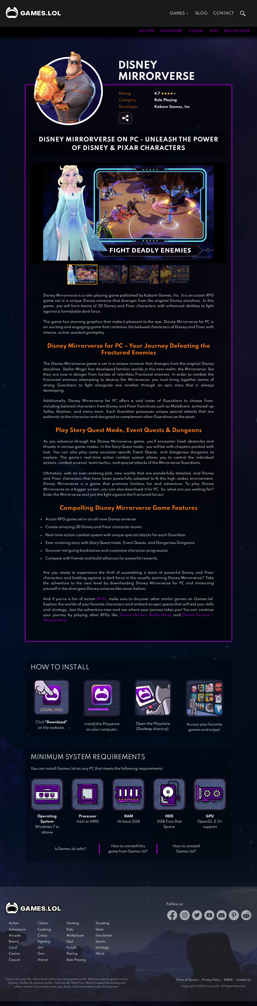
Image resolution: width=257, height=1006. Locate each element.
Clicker (43, 923)
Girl (40, 947)
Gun (41, 953)
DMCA (228, 979)
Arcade (15, 935)
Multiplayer (236, 31)
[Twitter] (197, 916)
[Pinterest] (234, 916)
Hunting (73, 923)
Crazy (42, 935)
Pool (70, 941)
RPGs (101, 599)
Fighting (44, 941)
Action (146, 31)
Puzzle (72, 947)
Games (177, 13)
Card (13, 947)
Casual (196, 31)
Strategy (102, 947)
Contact (223, 13)
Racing (72, 953)
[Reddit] (246, 916)
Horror (43, 960)
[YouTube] (209, 916)
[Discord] (221, 916)
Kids (214, 31)
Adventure (171, 31)
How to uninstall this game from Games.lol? (128, 848)
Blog (202, 13)
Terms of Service (187, 979)
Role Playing (165, 100)
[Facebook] (172, 916)
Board (14, 941)
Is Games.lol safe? (70, 849)
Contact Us (243, 979)
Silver (99, 929)
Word (99, 953)
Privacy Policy (211, 979)
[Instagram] (184, 916)
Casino (14, 953)
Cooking (44, 929)
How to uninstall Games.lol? (186, 848)
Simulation (103, 935)
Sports (100, 941)
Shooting (102, 923)
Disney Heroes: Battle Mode (145, 615)
